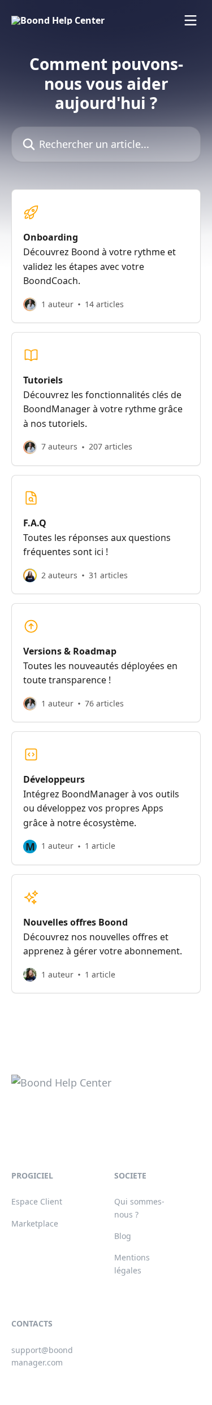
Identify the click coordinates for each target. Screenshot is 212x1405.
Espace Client (36, 1201)
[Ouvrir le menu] (190, 20)
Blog (122, 1236)
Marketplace (34, 1223)
